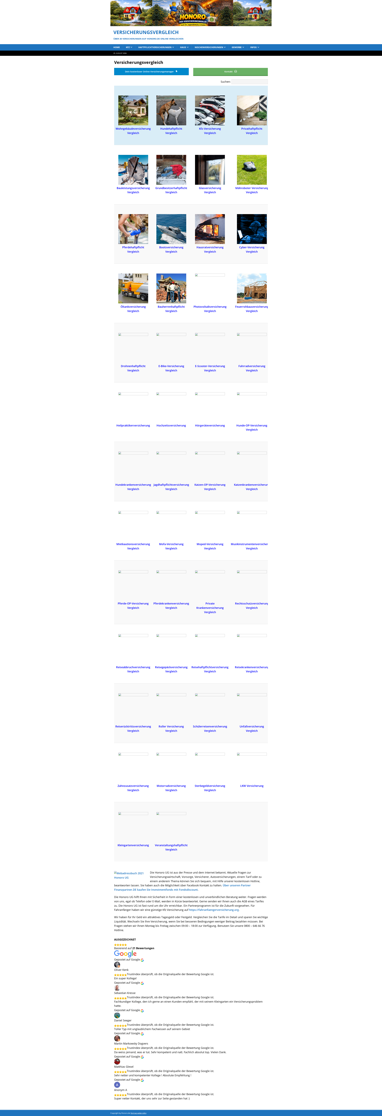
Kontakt (228, 71)
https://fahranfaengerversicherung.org (214, 910)
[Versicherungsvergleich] (191, 24)
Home (116, 47)
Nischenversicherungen (209, 47)
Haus (183, 47)
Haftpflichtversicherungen (154, 47)
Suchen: (226, 81)
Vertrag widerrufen (138, 1113)
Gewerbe (237, 47)
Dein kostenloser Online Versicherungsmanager (149, 71)
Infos (253, 47)
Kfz (128, 47)
